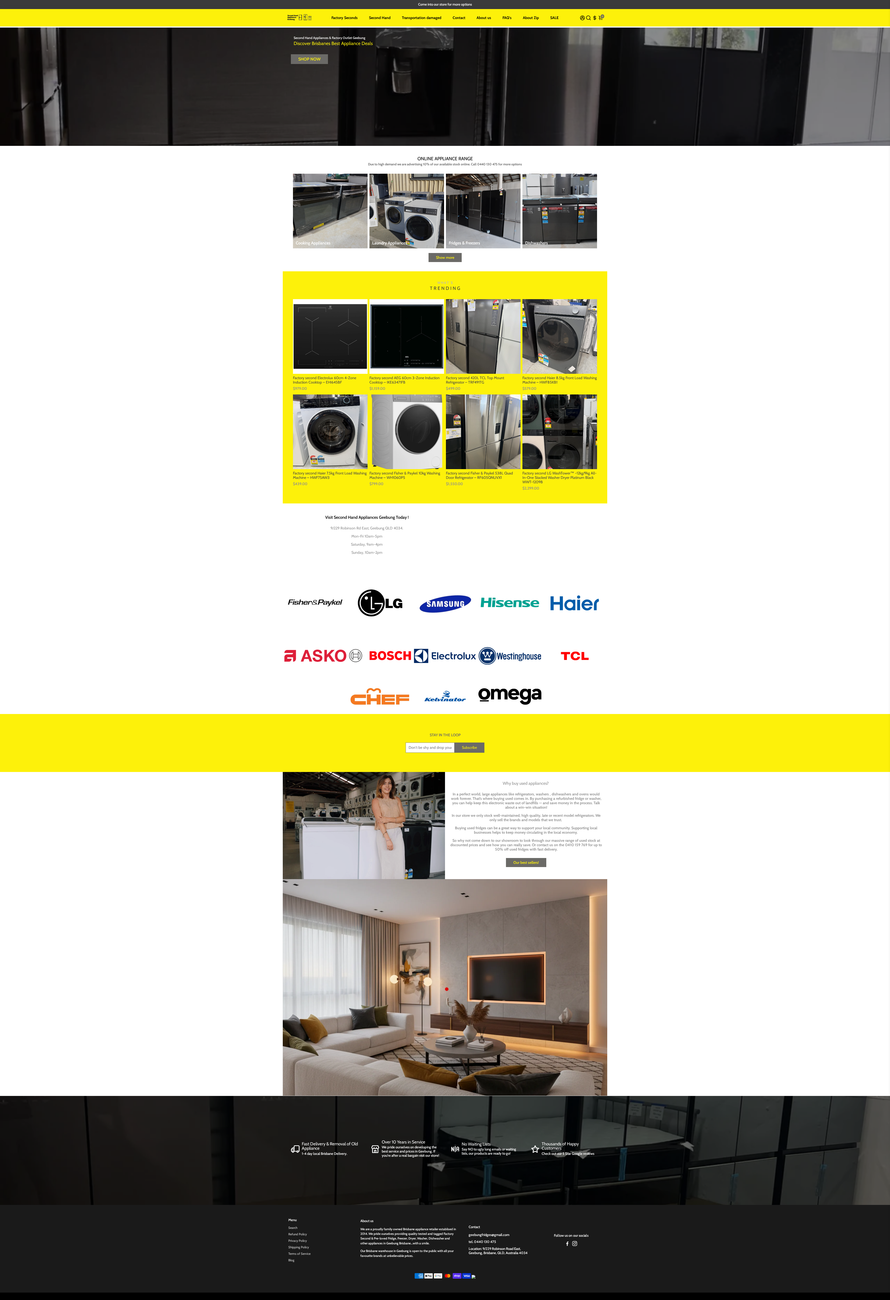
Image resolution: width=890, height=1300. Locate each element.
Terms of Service (299, 1253)
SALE (554, 18)
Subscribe (469, 747)
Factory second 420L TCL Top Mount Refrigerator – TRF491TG (475, 380)
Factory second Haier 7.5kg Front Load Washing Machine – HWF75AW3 (330, 475)
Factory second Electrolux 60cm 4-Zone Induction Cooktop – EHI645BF (324, 380)
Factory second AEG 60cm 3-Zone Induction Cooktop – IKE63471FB (404, 380)
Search (292, 1228)
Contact (459, 18)
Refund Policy (297, 1234)
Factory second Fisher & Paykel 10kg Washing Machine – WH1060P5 (404, 475)
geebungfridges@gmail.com (489, 1235)
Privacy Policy (297, 1240)
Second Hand (380, 18)
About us (484, 18)
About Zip (531, 18)
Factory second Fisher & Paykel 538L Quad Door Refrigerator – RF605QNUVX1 (479, 475)
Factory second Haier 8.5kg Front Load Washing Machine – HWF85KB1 (559, 380)
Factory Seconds (344, 18)
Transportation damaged (421, 18)
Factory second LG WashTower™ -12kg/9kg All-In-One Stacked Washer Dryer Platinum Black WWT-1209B (559, 477)
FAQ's (507, 18)
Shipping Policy (298, 1247)
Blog (291, 1260)
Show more (445, 257)
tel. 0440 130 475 (482, 1242)
